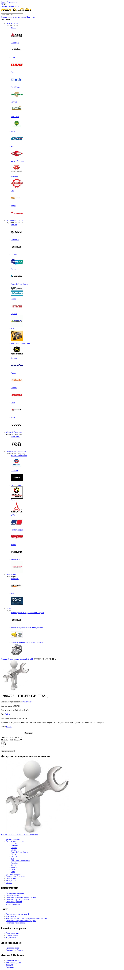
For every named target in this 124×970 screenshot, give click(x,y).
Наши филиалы (12, 895)
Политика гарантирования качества (20, 899)
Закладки (9, 965)
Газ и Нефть (11, 574)
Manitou (14, 867)
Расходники (11, 880)
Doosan (14, 848)
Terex (13, 869)
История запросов (13, 962)
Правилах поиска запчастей (17, 914)
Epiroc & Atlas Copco (19, 852)
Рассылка (10, 967)
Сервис (9, 608)
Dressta (13, 850)
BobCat (14, 843)
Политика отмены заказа (16, 923)
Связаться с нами (13, 933)
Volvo (13, 872)
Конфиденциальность (15, 893)
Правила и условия (14, 902)
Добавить (28, 733)
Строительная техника (15, 220)
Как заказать (11, 916)
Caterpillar (15, 845)
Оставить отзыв (8, 751)
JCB (12, 859)
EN (2, 4)
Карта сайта (11, 937)
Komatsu (14, 863)
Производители (12, 948)
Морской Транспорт (14, 432)
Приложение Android (14, 950)
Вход (3, 2)
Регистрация (12, 2)
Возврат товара (12, 935)
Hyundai (14, 856)
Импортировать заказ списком (13, 17)
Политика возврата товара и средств (21, 897)
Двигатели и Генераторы (16, 451)
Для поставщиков (13, 904)
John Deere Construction (20, 861)
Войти (7, 714)
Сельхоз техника (12, 23)
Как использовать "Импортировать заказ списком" (27, 918)
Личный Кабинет (13, 960)
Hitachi (13, 854)
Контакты (31, 17)
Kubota (13, 865)
